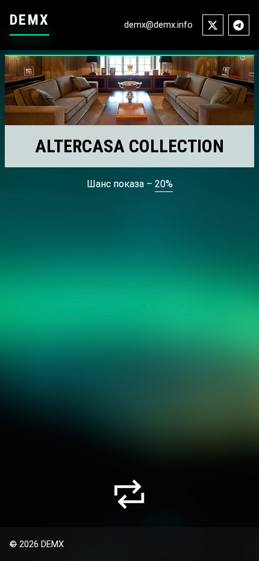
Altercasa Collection (129, 146)
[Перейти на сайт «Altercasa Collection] (129, 90)
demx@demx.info (158, 25)
